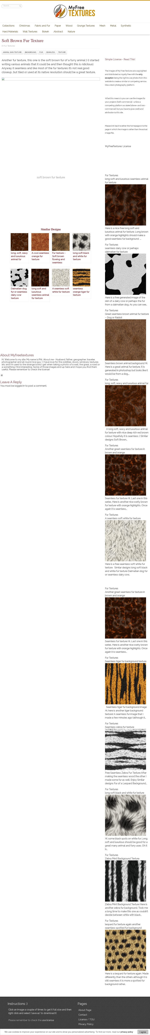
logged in (20, 385)
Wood (69, 25)
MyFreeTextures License (118, 146)
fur (41, 52)
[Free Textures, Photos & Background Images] (75, 17)
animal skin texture (12, 52)
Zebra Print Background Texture (122, 858)
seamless (50, 52)
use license (48, 1020)
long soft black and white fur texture (124, 792)
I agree (143, 1031)
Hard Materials (10, 31)
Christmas (24, 25)
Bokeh (45, 31)
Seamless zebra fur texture (119, 727)
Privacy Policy (85, 1024)
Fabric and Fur (42, 25)
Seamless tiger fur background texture (125, 661)
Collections (8, 25)
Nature (71, 31)
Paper (58, 25)
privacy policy (127, 1031)
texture (62, 52)
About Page (84, 1010)
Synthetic (126, 25)
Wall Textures (30, 31)
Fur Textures (9, 46)
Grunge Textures (86, 25)
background (30, 52)
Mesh (102, 25)
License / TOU (86, 1019)
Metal (113, 25)
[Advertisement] (51, 205)
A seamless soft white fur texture (123, 518)
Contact (82, 1014)
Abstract (58, 31)
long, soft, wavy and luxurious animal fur (126, 383)
